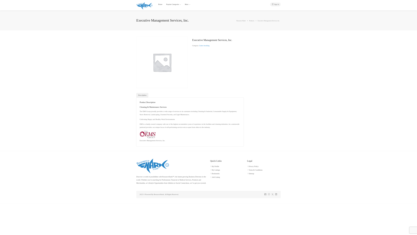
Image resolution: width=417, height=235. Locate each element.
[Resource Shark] (144, 6)
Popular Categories (172, 4)
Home (160, 4)
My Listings (216, 170)
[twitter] (272, 194)
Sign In (276, 4)
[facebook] (265, 194)
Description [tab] (142, 95)
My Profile (215, 166)
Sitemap (251, 174)
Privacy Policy (254, 166)
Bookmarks (216, 174)
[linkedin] (276, 194)
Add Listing (216, 177)
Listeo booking (204, 45)
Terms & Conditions (255, 170)
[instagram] (269, 194)
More (186, 4)
